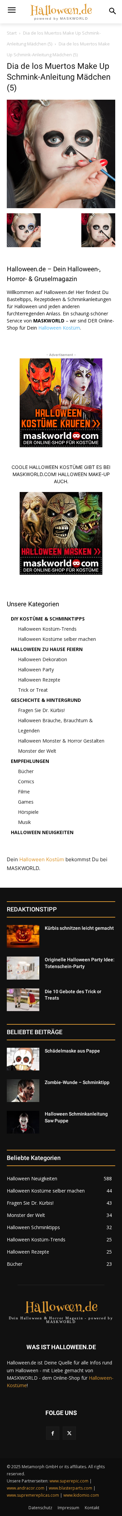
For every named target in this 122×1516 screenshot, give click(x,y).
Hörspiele (28, 812)
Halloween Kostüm (59, 327)
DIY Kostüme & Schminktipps (48, 618)
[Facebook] (52, 1433)
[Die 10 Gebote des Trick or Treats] (23, 999)
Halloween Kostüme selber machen (57, 639)
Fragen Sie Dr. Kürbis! (41, 710)
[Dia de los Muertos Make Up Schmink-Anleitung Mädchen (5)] (61, 206)
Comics (26, 781)
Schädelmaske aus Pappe (72, 1051)
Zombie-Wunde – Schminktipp (77, 1082)
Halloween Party (36, 669)
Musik (24, 822)
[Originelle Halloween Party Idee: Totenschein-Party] (23, 968)
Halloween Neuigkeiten (42, 832)
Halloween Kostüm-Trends (47, 629)
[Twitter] (69, 1433)
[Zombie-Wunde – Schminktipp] (23, 1090)
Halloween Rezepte (39, 679)
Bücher (26, 771)
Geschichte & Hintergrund (46, 700)
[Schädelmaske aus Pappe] (23, 1059)
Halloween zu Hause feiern (47, 649)
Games (26, 802)
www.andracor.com (25, 1488)
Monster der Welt (37, 751)
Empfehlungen (30, 761)
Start (12, 33)
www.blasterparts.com (70, 1488)
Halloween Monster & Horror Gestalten (61, 740)
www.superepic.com (68, 1481)
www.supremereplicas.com (33, 1495)
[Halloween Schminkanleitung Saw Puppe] (23, 1122)
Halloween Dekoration (42, 659)
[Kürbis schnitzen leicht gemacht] (23, 936)
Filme (24, 791)
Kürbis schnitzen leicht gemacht (79, 928)
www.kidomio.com (81, 1495)
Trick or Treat (33, 690)
